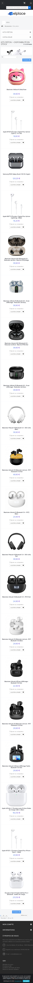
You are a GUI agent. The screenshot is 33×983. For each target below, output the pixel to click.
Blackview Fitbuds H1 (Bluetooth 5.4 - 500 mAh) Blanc (16, 428)
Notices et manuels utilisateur (11, 969)
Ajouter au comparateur (17, 97)
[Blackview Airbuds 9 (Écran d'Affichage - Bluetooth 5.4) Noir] (16, 668)
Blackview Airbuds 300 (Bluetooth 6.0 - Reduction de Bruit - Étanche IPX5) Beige (16, 259)
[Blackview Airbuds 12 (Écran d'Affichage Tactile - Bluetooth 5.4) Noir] (16, 753)
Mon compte (8, 924)
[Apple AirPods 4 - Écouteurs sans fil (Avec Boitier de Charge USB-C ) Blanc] (16, 795)
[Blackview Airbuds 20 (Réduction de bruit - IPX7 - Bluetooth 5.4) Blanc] (16, 626)
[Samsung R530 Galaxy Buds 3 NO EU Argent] (16, 161)
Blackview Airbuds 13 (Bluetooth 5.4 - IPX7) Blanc (16, 513)
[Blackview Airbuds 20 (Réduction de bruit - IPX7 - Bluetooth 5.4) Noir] (16, 710)
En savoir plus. (18, 981)
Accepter (26, 981)
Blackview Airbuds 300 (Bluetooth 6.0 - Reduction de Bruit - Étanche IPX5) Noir (16, 344)
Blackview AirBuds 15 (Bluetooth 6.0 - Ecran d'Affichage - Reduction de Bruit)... (16, 301)
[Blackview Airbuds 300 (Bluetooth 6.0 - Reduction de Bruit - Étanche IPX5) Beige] (16, 245)
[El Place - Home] (16, 13)
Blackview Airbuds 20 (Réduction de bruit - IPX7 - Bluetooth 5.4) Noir (16, 724)
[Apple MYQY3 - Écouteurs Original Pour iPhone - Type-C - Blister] (16, 837)
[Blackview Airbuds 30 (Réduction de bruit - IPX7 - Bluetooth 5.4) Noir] (16, 457)
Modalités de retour (8, 964)
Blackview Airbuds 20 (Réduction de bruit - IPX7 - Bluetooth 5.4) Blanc (16, 640)
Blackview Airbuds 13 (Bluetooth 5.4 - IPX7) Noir (16, 597)
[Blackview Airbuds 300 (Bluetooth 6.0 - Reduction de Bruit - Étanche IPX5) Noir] (16, 330)
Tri (2, 57)
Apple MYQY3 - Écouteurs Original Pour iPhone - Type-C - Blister (16, 851)
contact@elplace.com (16, 954)
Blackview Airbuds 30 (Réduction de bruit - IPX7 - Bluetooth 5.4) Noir (16, 471)
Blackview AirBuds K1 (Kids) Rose (16, 89)
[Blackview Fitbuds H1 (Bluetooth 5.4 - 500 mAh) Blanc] (16, 414)
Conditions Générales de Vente (11, 967)
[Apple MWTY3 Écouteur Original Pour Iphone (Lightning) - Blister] (16, 203)
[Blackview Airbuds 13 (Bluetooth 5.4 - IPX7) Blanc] (16, 499)
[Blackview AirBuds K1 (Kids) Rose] (16, 76)
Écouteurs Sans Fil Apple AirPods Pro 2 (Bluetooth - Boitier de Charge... (16, 893)
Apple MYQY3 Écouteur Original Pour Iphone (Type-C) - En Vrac (16, 132)
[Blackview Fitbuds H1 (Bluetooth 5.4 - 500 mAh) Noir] (16, 541)
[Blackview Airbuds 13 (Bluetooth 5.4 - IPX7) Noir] (16, 584)
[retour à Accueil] (2, 26)
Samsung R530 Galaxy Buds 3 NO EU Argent (16, 174)
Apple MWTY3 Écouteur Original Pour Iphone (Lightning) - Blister (16, 217)
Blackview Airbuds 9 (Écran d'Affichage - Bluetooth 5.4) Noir (16, 682)
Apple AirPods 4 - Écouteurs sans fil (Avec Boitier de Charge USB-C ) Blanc (16, 809)
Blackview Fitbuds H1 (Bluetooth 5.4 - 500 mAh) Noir (16, 555)
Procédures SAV (7, 966)
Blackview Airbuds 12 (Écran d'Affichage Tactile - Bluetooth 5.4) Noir (16, 766)
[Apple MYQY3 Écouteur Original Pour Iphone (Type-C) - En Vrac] (16, 118)
